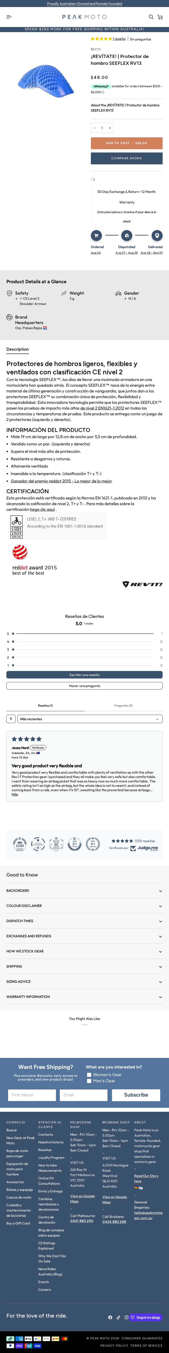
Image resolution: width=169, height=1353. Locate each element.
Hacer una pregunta (84, 686)
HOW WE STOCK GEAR (25, 951)
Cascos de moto (18, 1197)
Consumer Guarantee (142, 1338)
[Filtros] (11, 719)
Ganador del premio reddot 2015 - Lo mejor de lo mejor (61, 481)
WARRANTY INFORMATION (28, 996)
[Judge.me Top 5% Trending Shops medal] (93, 844)
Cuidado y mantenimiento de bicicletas (18, 1210)
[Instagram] (127, 1317)
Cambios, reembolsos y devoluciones (48, 1204)
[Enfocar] (45, 75)
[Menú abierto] (10, 17)
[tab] (17, 350)
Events (43, 1282)
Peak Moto (100, 1338)
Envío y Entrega (50, 1191)
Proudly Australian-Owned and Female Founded (84, 3)
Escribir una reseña (84, 675)
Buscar (11, 1130)
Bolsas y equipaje (19, 1189)
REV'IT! (96, 49)
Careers (44, 1289)
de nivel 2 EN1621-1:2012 (102, 408)
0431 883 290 (81, 1221)
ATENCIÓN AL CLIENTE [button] (50, 1124)
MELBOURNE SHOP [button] (81, 1124)
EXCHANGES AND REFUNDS (28, 936)
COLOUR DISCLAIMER (24, 905)
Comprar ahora (126, 158)
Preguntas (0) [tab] (123, 705)
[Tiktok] (118, 1317)
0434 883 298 (114, 1222)
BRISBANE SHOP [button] (116, 1122)
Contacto (45, 1134)
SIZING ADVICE (18, 981)
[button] (102, 38)
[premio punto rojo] (84, 560)
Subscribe (136, 1095)
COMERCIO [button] (16, 1122)
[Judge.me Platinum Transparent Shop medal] (38, 844)
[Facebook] (110, 1317)
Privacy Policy (114, 1345)
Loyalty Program (51, 1157)
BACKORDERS (17, 890)
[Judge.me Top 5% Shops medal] (75, 844)
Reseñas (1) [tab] (45, 705)
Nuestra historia (50, 1142)
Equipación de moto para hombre (17, 1168)
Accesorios (15, 1182)
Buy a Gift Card (18, 1223)
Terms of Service (146, 1345)
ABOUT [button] (140, 1122)
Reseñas (44, 1150)
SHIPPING (14, 966)
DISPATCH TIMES (19, 921)
